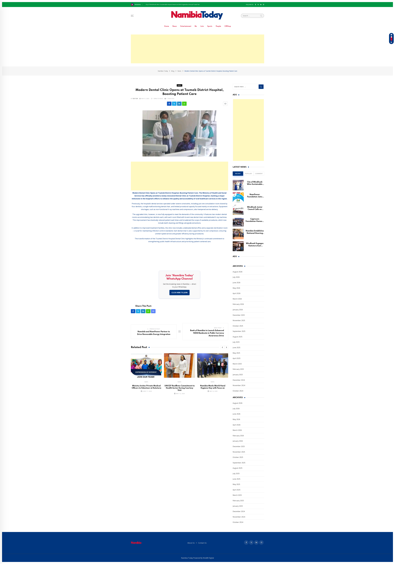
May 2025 (236, 353)
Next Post (218, 328)
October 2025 (238, 326)
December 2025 (239, 315)
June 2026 (236, 282)
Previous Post (155, 329)
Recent (238, 173)
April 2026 (236, 293)
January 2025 (238, 374)
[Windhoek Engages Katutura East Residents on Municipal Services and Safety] (238, 246)
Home (166, 26)
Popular (248, 173)
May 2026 (236, 288)
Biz (196, 26)
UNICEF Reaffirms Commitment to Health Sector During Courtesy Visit (179, 388)
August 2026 (237, 272)
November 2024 (239, 385)
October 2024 (238, 391)
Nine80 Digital (208, 558)
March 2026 (237, 299)
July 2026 (236, 277)
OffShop (227, 26)
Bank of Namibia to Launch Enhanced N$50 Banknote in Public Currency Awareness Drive (207, 333)
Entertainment (185, 26)
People (218, 26)
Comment (259, 173)
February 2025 (238, 369)
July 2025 (236, 342)
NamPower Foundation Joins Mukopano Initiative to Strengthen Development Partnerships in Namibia (177, 4)
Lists (202, 26)
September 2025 (239, 331)
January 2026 (238, 310)
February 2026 (238, 304)
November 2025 (239, 320)
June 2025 (236, 347)
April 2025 (236, 358)
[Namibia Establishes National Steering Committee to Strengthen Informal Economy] (238, 234)
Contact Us (202, 543)
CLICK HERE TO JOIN (179, 292)
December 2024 (239, 380)
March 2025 (237, 364)
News (174, 26)
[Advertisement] (197, 48)
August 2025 (237, 337)
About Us (191, 543)
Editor (135, 98)
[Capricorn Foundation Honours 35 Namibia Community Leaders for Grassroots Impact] (238, 222)
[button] (222, 347)
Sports (209, 26)
